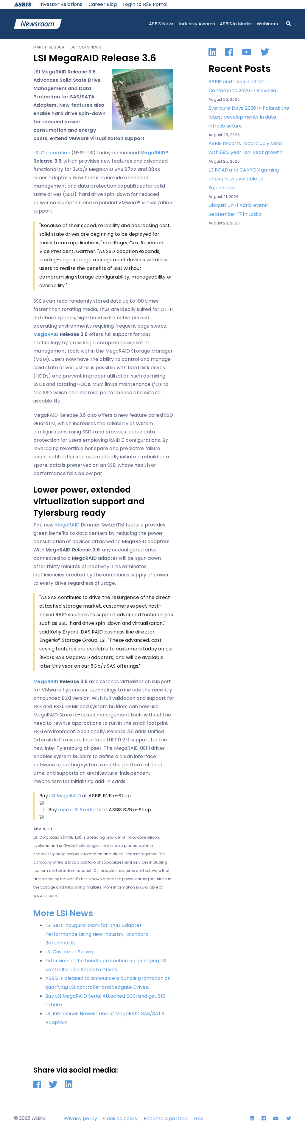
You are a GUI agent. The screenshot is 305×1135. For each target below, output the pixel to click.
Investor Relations (60, 4)
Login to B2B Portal (145, 4)
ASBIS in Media (236, 24)
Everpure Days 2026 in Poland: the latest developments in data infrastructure (248, 117)
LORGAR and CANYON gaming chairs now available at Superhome (243, 178)
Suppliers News (86, 47)
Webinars (267, 24)
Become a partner (166, 1118)
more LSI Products (79, 809)
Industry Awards (197, 24)
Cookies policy (120, 1118)
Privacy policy (80, 1118)
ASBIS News (162, 24)
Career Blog (102, 4)
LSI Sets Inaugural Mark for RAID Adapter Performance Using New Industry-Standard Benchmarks (96, 934)
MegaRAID (67, 524)
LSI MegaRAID (65, 795)
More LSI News (63, 913)
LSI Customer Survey (69, 951)
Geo (199, 1118)
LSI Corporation (51, 152)
